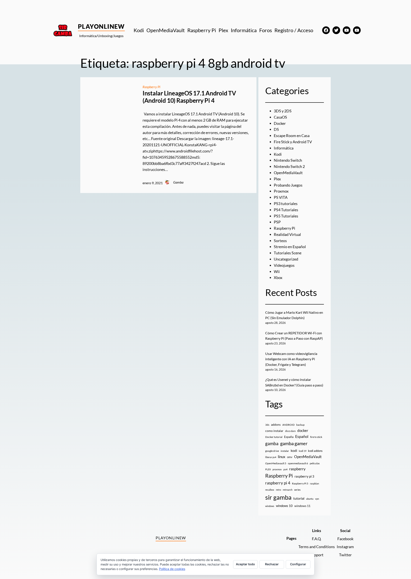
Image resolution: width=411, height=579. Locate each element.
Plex (277, 178)
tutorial (298, 498)
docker (302, 430)
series (297, 489)
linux (281, 457)
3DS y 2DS (283, 111)
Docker (280, 123)
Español (301, 436)
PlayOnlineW (101, 26)
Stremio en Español (290, 246)
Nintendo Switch (288, 160)
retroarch (287, 489)
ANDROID (288, 424)
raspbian (314, 483)
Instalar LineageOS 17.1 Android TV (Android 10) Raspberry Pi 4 (189, 97)
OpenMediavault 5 (275, 463)
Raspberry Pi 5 (300, 483)
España (288, 437)
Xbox (278, 277)
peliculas (315, 463)
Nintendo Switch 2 (289, 166)
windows (269, 506)
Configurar (298, 564)
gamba (271, 443)
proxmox (277, 469)
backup (300, 424)
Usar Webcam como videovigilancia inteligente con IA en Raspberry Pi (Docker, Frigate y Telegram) (291, 358)
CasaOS (280, 117)
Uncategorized (286, 259)
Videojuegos (284, 265)
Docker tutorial (273, 437)
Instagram (345, 546)
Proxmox (281, 191)
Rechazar (272, 564)
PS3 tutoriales (286, 203)
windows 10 (284, 506)
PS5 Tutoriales (286, 216)
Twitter (345, 554)
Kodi (278, 154)
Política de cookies (172, 569)
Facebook (345, 538)
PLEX (268, 469)
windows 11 (302, 506)
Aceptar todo (245, 564)
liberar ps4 (270, 457)
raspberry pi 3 (304, 476)
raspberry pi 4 (277, 483)
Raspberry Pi (151, 87)
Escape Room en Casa (292, 135)
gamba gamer (294, 443)
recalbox (269, 489)
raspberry (297, 468)
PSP (277, 222)
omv (289, 457)
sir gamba (278, 497)
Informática (283, 148)
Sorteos (280, 240)
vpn (317, 498)
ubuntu (309, 498)
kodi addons (315, 450)
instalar (285, 450)
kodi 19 (302, 450)
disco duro (290, 431)
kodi (294, 450)
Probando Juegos (288, 185)
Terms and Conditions (316, 546)
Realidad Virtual (287, 234)
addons (276, 424)
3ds (267, 424)
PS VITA (280, 197)
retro (278, 489)
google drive (272, 450)
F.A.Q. (316, 538)
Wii (277, 271)
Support (316, 554)
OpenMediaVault (288, 172)
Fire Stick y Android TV (293, 141)
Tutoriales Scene (287, 252)
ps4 (285, 469)
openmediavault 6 (298, 463)
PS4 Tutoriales (286, 209)
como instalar (274, 431)
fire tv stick (316, 437)
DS (276, 129)
